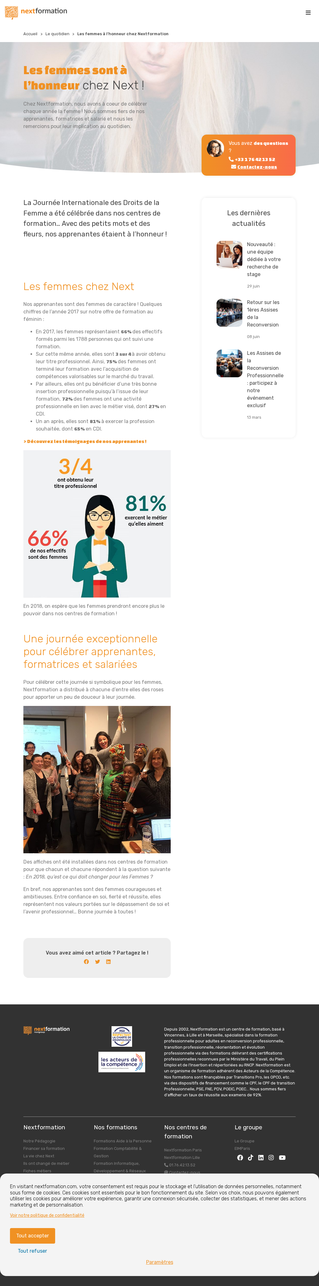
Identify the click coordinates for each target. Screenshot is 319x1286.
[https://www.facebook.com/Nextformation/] (240, 1157)
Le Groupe (245, 1141)
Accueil (30, 33)
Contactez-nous (184, 1172)
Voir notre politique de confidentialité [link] (47, 1215)
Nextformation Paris (183, 1150)
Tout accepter (32, 1236)
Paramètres (159, 1262)
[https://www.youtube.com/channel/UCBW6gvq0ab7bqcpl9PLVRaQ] (282, 1157)
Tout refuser (32, 1251)
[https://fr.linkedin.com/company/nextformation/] (261, 1157)
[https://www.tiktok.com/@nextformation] (250, 1157)
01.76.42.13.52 (181, 1165)
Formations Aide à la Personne (123, 1141)
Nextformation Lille (182, 1157)
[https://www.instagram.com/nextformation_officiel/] (271, 1157)
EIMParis (242, 1148)
